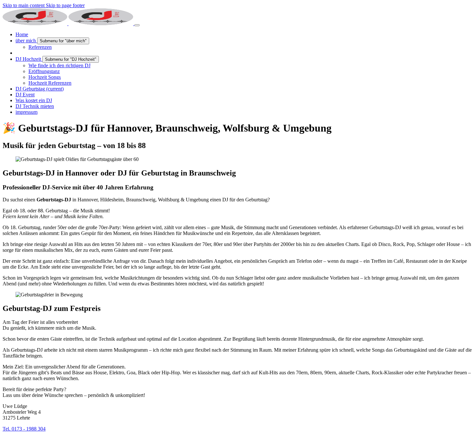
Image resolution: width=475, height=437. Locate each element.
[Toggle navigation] (137, 25)
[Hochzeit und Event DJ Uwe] (68, 23)
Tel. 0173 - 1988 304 (24, 429)
